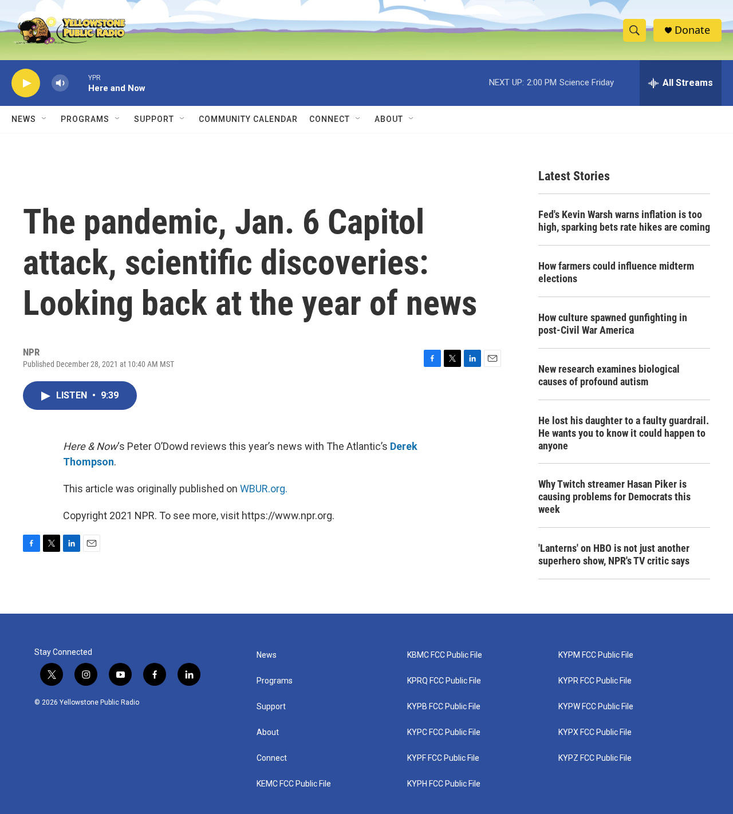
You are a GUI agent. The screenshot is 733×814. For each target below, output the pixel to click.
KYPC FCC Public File (443, 732)
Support (154, 119)
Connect (329, 119)
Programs (85, 119)
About (268, 732)
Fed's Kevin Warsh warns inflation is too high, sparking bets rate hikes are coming (624, 220)
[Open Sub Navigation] (44, 119)
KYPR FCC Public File (595, 681)
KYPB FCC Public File (443, 706)
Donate (692, 30)
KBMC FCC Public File (444, 655)
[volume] (60, 83)
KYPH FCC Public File (443, 784)
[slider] (78, 83)
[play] (26, 83)
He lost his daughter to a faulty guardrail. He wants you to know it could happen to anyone (623, 433)
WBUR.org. (263, 489)
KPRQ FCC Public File (444, 681)
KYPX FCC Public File (595, 732)
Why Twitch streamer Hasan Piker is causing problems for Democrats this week (614, 496)
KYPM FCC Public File (595, 655)
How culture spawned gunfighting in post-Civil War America (612, 323)
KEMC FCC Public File (294, 784)
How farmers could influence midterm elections (616, 272)
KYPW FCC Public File (595, 706)
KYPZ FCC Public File (595, 758)
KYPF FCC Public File (443, 758)
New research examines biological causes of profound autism (609, 375)
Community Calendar (248, 119)
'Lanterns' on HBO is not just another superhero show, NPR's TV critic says (613, 554)
